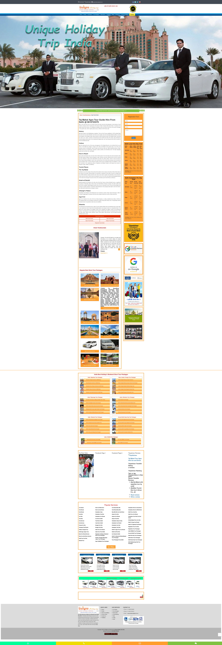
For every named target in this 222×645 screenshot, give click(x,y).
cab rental (81, 512)
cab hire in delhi (99, 523)
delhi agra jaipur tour (84, 531)
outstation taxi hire (99, 514)
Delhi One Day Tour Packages (134, 535)
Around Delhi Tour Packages (134, 533)
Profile (85, 14)
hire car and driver (99, 509)
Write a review (135, 497)
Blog (113, 14)
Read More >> (104, 253)
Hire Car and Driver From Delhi (107, 578)
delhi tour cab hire (132, 512)
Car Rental (90, 14)
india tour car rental (100, 529)
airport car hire (115, 514)
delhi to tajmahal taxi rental (134, 524)
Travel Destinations (99, 216)
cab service (81, 523)
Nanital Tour (81, 540)
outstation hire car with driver (135, 509)
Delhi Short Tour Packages (134, 537)
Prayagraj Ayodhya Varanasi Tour (109, 308)
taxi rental (81, 509)
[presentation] (80, 249)
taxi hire (81, 518)
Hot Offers (111, 547)
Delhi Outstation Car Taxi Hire (92, 578)
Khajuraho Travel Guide (99, 222)
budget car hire (98, 525)
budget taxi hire (99, 527)
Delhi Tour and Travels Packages (89, 322)
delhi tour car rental (133, 514)
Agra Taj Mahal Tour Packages (102, 541)
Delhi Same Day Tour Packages (135, 539)
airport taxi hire (115, 518)
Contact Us (118, 14)
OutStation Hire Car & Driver (109, 351)
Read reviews (135, 495)
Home (81, 14)
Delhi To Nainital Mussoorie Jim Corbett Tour (110, 285)
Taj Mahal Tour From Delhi (90, 336)
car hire (80, 516)
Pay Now (132, 14)
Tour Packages (96, 14)
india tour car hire (83, 538)
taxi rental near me (116, 509)
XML (114, 616)
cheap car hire (82, 525)
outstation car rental (100, 516)
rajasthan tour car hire (133, 526)
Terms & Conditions (124, 14)
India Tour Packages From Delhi (89, 365)
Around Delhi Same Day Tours (110, 336)
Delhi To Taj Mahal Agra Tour (89, 299)
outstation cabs (99, 512)
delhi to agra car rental (133, 522)
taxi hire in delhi (99, 520)
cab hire (81, 514)
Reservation (103, 14)
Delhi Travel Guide (89, 218)
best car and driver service (85, 536)
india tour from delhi (100, 531)
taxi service (81, 520)
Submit (133, 137)
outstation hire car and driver (135, 507)
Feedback (108, 14)
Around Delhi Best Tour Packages (109, 365)
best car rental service (84, 534)
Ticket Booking (116, 614)
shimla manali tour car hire (134, 520)
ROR (114, 619)
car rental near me (116, 507)
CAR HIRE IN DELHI (115, 631)
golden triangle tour (83, 529)
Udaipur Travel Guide (110, 220)
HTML (114, 617)
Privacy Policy (104, 614)
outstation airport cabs (117, 520)
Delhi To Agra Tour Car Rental (118, 529)
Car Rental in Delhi (116, 534)
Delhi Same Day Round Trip (89, 285)
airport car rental (116, 516)
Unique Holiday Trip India (119, 629)
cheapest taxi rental (83, 527)
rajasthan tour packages (134, 528)
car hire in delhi (99, 518)
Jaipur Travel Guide (89, 220)
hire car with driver (99, 507)
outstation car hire (116, 525)
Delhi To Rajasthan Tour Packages (109, 322)
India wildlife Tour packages (134, 531)
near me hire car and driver (118, 512)
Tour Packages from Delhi (117, 539)
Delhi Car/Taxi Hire (116, 531)
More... (91, 570)
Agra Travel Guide (110, 218)
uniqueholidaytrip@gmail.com (132, 613)
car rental (81, 507)
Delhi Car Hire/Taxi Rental (90, 351)
